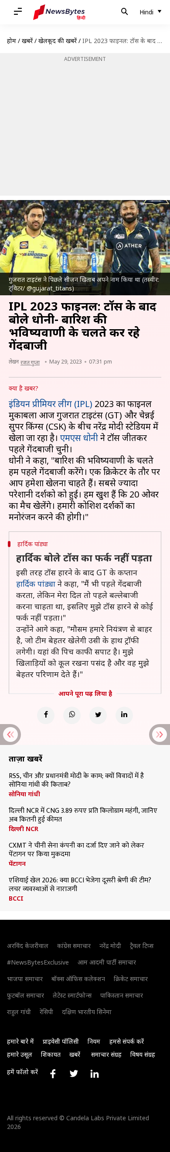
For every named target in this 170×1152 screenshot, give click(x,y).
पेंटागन (17, 864)
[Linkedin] (124, 715)
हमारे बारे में (20, 1041)
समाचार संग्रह (106, 1054)
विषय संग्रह (142, 1054)
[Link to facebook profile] (52, 1074)
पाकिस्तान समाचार (121, 995)
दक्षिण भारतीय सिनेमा (87, 1012)
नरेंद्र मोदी (110, 946)
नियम (94, 1041)
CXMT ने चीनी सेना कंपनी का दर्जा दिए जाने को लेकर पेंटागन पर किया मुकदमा (76, 850)
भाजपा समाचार (25, 979)
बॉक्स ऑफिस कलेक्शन (78, 979)
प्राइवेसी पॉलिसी (61, 1041)
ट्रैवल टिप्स (141, 946)
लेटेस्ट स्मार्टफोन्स (72, 995)
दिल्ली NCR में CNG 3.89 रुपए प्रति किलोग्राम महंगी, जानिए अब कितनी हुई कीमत (83, 815)
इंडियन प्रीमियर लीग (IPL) (50, 404)
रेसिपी (46, 1012)
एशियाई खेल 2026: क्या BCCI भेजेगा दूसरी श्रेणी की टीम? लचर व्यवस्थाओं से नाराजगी (80, 885)
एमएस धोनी (79, 438)
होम (11, 41)
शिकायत (51, 1054)
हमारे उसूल (19, 1054)
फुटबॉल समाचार (25, 995)
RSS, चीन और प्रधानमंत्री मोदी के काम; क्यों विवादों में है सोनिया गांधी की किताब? (76, 780)
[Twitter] (98, 715)
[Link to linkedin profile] (94, 1074)
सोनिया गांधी (24, 794)
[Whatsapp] (72, 715)
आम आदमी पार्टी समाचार (107, 962)
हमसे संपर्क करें (126, 1041)
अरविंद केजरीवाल (27, 946)
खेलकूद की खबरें (57, 41)
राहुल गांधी (19, 1012)
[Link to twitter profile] (73, 1074)
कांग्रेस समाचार (74, 946)
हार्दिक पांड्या (35, 583)
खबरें (27, 41)
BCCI (16, 898)
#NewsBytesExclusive (38, 962)
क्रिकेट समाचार (131, 979)
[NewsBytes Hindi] (59, 12)
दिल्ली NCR (23, 829)
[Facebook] (45, 715)
